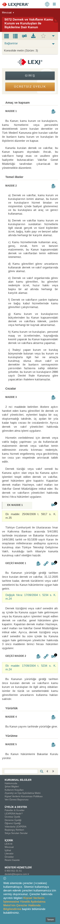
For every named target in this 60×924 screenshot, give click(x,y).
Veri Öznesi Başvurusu (16, 799)
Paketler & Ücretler (14, 810)
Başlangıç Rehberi (14, 829)
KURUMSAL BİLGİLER (18, 779)
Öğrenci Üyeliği (13, 823)
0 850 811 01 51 (13, 870)
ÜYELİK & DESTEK (16, 807)
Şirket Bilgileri (12, 786)
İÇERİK (9, 840)
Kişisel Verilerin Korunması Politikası (24, 796)
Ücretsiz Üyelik (12, 816)
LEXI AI (8, 843)
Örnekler (9, 856)
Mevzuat (7, 12)
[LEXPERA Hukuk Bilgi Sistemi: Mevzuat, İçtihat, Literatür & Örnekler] (19, 4)
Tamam (50, 919)
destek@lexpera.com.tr (17, 874)
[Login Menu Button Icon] (54, 4)
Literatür (9, 853)
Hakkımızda (11, 783)
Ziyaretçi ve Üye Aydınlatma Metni (22, 793)
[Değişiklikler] (53, 505)
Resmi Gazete (12, 860)
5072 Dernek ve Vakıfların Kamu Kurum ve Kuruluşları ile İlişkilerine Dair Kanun (28, 23)
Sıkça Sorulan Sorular (16, 833)
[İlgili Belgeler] (53, 111)
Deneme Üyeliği (13, 820)
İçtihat (8, 850)
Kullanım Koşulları (14, 789)
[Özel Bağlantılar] (46, 563)
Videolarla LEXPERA (15, 826)
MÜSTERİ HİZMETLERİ (18, 867)
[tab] (6, 36)
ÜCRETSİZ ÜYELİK (30, 86)
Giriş (30, 75)
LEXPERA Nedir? (14, 813)
